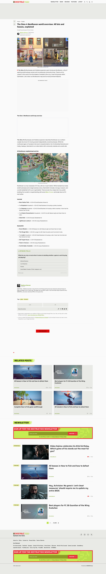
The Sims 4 (26, 299)
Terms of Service (55, 436)
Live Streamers (23, 263)
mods (49, 192)
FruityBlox (40, 547)
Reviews (67, 1)
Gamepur (30, 545)
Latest (80, 1)
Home (18, 21)
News (61, 1)
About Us (15, 540)
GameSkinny (80, 545)
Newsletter (54, 1)
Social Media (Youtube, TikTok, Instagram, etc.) (31, 269)
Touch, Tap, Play (33, 547)
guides (21, 299)
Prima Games (47, 545)
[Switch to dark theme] (89, 2)
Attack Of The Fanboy (38, 545)
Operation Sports (17, 547)
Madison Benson (24, 32)
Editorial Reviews (24, 261)
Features (74, 1)
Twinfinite (24, 545)
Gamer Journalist (72, 545)
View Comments (42, 331)
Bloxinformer (47, 547)
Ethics (20, 540)
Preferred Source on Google (41, 317)
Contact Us (25, 540)
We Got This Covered (62, 545)
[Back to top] (13, 352)
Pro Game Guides (17, 545)
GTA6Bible (53, 547)
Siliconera (54, 545)
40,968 (55, 522)
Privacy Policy (63, 436)
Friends (22, 266)
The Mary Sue (25, 547)
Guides (23, 21)
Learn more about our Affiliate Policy (36, 315)
